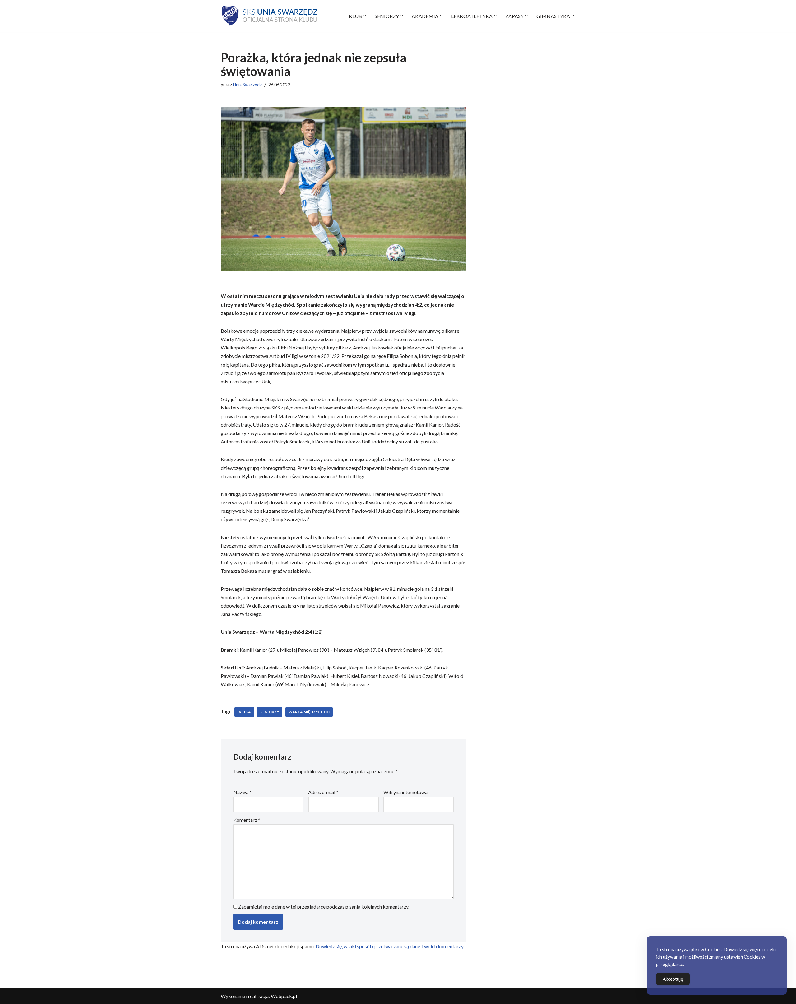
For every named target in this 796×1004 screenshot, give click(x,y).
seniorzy (269, 712)
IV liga (244, 712)
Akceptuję (673, 979)
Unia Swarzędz (247, 84)
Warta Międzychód (309, 712)
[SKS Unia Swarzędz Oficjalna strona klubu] (270, 16)
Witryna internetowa (405, 792)
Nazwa (242, 792)
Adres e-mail (323, 792)
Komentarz (246, 820)
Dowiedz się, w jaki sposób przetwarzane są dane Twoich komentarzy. (390, 946)
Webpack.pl (284, 996)
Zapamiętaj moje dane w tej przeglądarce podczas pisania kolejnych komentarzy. (323, 906)
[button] (364, 16)
